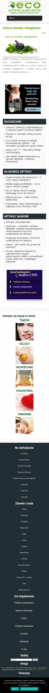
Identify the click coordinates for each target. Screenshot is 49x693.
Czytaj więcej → (7, 77)
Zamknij (15, 689)
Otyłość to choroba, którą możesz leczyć (24, 135)
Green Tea (24, 491)
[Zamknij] (46, 685)
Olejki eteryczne (24, 590)
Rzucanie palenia (24, 565)
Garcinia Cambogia (24, 466)
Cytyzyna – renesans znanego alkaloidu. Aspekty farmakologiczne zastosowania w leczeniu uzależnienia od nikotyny (24, 230)
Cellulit (24, 509)
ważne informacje (39, 669)
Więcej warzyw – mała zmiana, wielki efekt (22, 198)
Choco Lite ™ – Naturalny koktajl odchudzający (23, 151)
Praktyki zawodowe (24, 626)
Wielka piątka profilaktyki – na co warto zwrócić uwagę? (23, 185)
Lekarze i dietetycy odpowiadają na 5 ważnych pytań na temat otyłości (24, 128)
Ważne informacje (23, 610)
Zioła (24, 583)
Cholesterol (24, 515)
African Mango (24, 460)
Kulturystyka (24, 528)
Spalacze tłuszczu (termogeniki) (24, 478)
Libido (24, 534)
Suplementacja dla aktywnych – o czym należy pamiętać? (23, 178)
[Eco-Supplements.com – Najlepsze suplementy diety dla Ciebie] (24, 11)
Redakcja (24, 641)
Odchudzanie (24, 553)
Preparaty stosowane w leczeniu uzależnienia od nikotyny (23, 239)
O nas (24, 649)
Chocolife (24, 497)
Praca (24, 618)
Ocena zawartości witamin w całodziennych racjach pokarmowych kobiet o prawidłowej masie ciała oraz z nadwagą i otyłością (24, 256)
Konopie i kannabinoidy (18, 222)
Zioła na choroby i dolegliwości (22, 28)
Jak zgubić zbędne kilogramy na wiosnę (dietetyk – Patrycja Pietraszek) (23, 159)
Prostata (24, 559)
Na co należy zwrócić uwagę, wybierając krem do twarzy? (21, 191)
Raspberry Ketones (24, 472)
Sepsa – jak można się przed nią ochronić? (23, 245)
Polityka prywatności (24, 603)
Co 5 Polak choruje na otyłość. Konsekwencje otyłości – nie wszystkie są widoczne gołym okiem (25, 143)
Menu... (12, 18)
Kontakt (24, 634)
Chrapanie (24, 521)
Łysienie (24, 546)
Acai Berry (24, 453)
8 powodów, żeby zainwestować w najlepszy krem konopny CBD (24, 205)
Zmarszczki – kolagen (24, 577)
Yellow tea (24, 484)
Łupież (24, 540)
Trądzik (24, 571)
